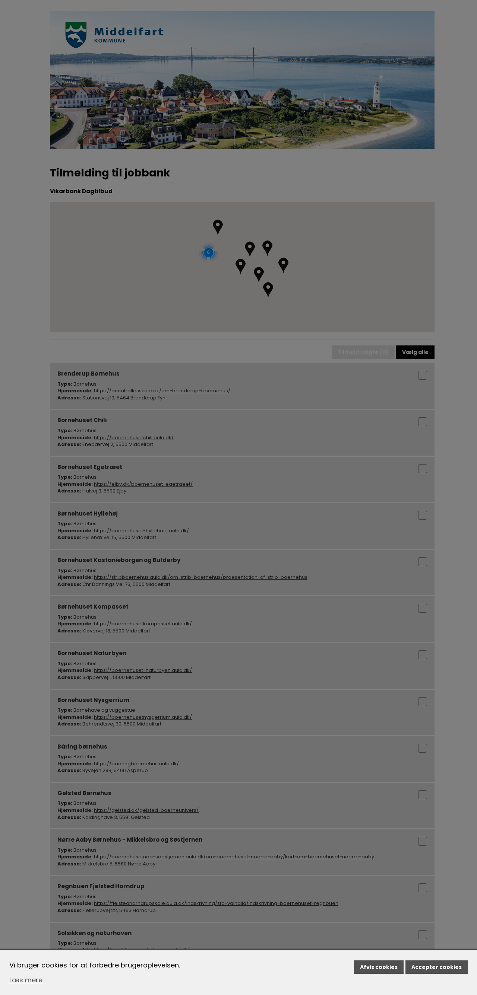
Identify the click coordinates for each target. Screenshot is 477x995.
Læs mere (25, 980)
